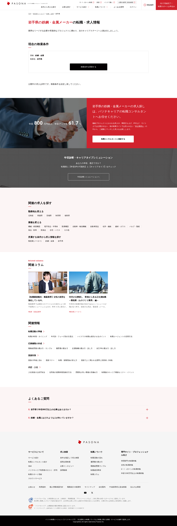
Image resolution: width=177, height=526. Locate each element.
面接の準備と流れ (35, 360)
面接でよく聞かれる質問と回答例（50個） (97, 360)
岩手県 (60, 241)
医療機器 (65, 226)
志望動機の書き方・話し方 (82, 348)
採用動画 (63, 470)
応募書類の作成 (35, 343)
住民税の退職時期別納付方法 (60, 372)
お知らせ (31, 487)
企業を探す (66, 7)
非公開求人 (139, 126)
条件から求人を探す (48, 7)
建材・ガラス (120, 226)
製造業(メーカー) (34, 241)
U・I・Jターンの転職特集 (131, 469)
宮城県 (49, 215)
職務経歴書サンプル (98, 466)
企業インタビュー (67, 466)
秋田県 (58, 215)
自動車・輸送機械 (79, 226)
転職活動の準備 (35, 331)
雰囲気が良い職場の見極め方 (86, 372)
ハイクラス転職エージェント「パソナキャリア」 (37, 3)
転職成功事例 (96, 470)
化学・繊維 (107, 226)
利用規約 (42, 487)
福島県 (67, 215)
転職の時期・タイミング (37, 336)
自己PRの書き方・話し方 (106, 348)
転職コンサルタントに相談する (113, 139)
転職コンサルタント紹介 (37, 462)
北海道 (30, 215)
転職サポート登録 (35, 474)
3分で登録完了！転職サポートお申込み (166, 4)
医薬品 (43, 230)
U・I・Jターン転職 (86, 2)
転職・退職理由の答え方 (67, 360)
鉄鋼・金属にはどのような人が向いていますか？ (51, 418)
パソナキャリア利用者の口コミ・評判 (42, 470)
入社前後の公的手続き (36, 372)
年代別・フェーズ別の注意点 (62, 336)
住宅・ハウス (55, 230)
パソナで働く (108, 2)
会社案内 (102, 487)
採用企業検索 (65, 462)
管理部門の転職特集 (128, 461)
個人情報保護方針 (56, 487)
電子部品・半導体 (51, 226)
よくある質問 (119, 7)
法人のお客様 (135, 487)
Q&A (30, 466)
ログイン (133, 7)
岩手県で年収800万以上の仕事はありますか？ (49, 409)
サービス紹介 (33, 458)
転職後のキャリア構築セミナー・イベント (118, 372)
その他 (66, 230)
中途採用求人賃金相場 (117, 487)
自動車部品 (94, 226)
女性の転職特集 (127, 465)
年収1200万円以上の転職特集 (132, 473)
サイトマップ (90, 487)
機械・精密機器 (34, 226)
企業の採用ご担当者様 (126, 2)
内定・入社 (33, 367)
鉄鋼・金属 (49, 241)
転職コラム (95, 474)
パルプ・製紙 (134, 226)
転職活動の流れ (97, 458)
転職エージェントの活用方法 (121, 336)
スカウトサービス (35, 478)
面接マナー (50, 360)
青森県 (39, 215)
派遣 (98, 2)
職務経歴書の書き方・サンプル (40, 348)
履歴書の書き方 (62, 348)
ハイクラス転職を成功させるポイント (91, 336)
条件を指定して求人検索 (69, 458)
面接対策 (32, 355)
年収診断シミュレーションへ (88, 177)
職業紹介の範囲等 (74, 487)
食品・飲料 (32, 230)
